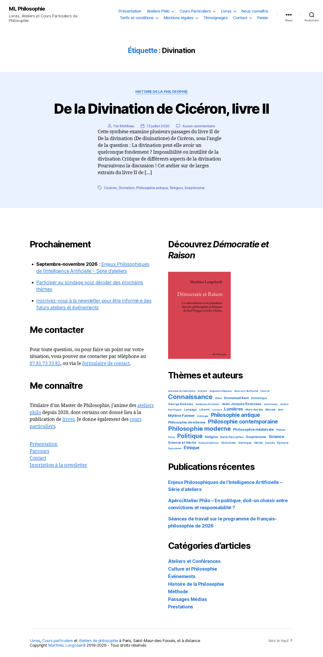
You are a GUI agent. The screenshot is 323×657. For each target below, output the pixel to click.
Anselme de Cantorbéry (181, 391)
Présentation (130, 11)
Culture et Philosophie (192, 569)
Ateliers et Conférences (194, 561)
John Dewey (271, 404)
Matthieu (127, 126)
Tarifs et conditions (137, 17)
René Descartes (231, 437)
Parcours (39, 451)
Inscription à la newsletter (58, 465)
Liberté (204, 409)
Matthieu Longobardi (66, 645)
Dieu (218, 398)
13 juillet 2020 (158, 126)
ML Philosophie (27, 8)
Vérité (258, 442)
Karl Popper (175, 409)
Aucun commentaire (198, 126)
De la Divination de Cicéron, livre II (161, 108)
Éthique (192, 447)
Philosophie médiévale (253, 429)
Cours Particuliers (195, 11)
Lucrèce (217, 409)
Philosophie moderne (199, 428)
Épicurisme (174, 448)
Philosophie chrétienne (186, 422)
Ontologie (202, 416)
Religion (176, 188)
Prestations (180, 607)
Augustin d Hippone (220, 391)
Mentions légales (179, 17)
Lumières (233, 409)
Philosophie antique (152, 188)
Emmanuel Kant (236, 398)
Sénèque (245, 442)
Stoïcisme (228, 442)
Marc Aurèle (254, 409)
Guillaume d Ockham (207, 404)
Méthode (178, 591)
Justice (284, 404)
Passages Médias (187, 599)
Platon (280, 429)
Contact (240, 17)
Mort (280, 409)
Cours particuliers (57, 640)
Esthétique (259, 398)
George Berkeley (180, 404)
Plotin (171, 437)
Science (276, 436)
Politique (190, 435)
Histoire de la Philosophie (161, 92)
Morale (270, 409)
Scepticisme (195, 188)
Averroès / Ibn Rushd (246, 391)
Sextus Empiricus (208, 443)
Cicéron (110, 188)
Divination (126, 188)
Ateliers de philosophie (98, 640)
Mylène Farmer (181, 415)
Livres (226, 11)
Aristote (202, 391)
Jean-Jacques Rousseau (241, 404)
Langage (190, 409)
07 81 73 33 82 (45, 364)
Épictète (270, 443)
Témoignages (215, 17)
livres (68, 419)
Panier (262, 17)
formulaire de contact (106, 364)
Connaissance (190, 397)
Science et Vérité (182, 442)
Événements (181, 576)
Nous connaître (254, 11)
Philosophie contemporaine (243, 421)
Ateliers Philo (158, 11)
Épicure (282, 442)
